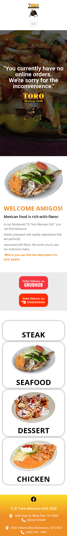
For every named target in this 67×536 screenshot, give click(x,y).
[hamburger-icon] (33, 23)
